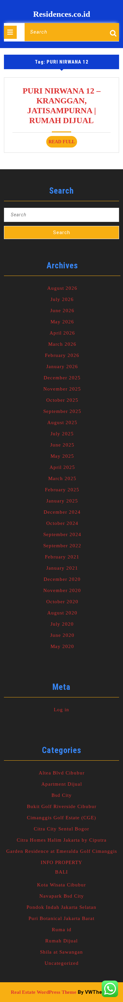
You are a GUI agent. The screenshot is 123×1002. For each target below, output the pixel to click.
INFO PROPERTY (61, 862)
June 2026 (62, 310)
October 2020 (62, 601)
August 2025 (62, 422)
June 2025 (62, 444)
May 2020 (62, 646)
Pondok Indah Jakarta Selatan (61, 907)
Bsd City (61, 795)
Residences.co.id (61, 14)
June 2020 (62, 635)
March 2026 (62, 344)
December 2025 (62, 377)
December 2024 (62, 512)
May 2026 (62, 321)
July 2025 (62, 433)
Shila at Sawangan (61, 952)
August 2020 (62, 612)
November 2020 (62, 590)
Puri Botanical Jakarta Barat (61, 918)
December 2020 (62, 579)
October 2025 (62, 400)
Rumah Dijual (61, 940)
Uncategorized (62, 963)
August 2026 (62, 288)
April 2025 (62, 467)
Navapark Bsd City (61, 896)
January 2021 (62, 568)
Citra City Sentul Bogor (61, 828)
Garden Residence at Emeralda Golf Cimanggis (61, 851)
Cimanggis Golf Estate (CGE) (61, 817)
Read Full (63, 143)
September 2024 (62, 534)
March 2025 (62, 478)
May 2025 (62, 456)
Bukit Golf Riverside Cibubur (61, 806)
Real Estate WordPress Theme (43, 992)
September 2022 (62, 545)
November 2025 (62, 389)
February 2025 (62, 489)
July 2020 (62, 624)
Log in (61, 709)
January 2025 (62, 500)
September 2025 (62, 411)
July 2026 (62, 299)
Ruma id (62, 929)
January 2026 (62, 366)
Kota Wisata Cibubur (61, 884)
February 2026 (62, 355)
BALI (61, 872)
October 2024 (62, 523)
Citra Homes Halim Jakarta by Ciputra (62, 840)
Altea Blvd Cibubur (62, 772)
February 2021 (62, 556)
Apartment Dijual (61, 784)
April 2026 (62, 333)
